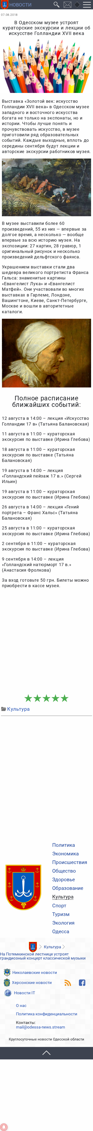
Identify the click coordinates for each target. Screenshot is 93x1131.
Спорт (59, 905)
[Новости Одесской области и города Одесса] (16, 4)
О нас (21, 1006)
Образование (67, 888)
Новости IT (24, 992)
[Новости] (33, 947)
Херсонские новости (32, 982)
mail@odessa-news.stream (40, 1027)
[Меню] (87, 4)
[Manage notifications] (4, 1127)
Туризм (61, 914)
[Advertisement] (46, 641)
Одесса (60, 931)
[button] (46, 1053)
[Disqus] (46, 778)
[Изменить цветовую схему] (77, 5)
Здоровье (63, 879)
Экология (63, 923)
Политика (63, 845)
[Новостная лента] (68, 983)
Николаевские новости (34, 972)
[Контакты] (67, 4)
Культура (62, 897)
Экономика (65, 853)
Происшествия (69, 862)
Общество (64, 871)
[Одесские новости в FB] (82, 983)
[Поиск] (56, 4)
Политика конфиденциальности (46, 1014)
